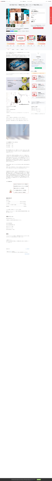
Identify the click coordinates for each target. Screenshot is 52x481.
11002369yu (23, 6)
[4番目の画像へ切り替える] (22, 25)
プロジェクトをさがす (29, 1)
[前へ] (7, 16)
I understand (39, 479)
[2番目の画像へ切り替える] (13, 25)
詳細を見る (33, 80)
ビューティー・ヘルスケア (28, 6)
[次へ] (28, 16)
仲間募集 (22, 49)
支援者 (17, 49)
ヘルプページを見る (38, 111)
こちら (38, 113)
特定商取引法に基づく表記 (34, 66)
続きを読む (44, 63)
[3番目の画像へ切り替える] (17, 25)
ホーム (8, 49)
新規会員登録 (49, 1)
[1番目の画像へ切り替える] (8, 25)
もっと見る (27, 248)
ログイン (47, 1)
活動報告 (13, 49)
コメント (27, 49)
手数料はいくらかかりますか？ (34, 107)
